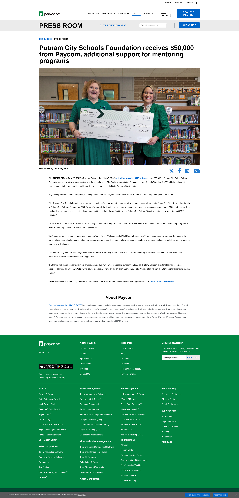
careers (167, 2)
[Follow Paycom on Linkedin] (41, 357)
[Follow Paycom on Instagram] (59, 357)
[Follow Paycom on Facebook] (53, 357)
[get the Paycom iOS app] (47, 368)
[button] (93, 13)
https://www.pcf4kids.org (162, 281)
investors (179, 2)
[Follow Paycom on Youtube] (65, 357)
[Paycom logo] (49, 14)
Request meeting (188, 13)
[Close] (236, 495)
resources (45, 39)
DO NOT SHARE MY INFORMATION (197, 495)
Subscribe (189, 25)
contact (190, 2)
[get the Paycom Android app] (64, 368)
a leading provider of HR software (132, 178)
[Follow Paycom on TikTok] (71, 357)
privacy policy (82, 495)
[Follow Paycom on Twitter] (47, 357)
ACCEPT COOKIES (220, 495)
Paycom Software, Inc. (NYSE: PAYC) (65, 305)
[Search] (199, 2)
